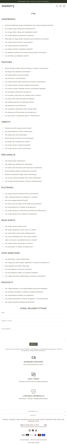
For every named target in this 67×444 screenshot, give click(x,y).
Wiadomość (6, 328)
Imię (3, 312)
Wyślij (33, 344)
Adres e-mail (6, 320)
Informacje (33, 411)
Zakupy (33, 415)
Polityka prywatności (49, 349)
